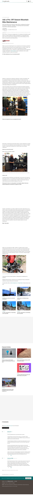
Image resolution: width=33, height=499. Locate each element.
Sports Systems (13, 50)
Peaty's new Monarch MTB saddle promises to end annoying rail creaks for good (8, 361)
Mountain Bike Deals (26, 484)
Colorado (18, 296)
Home (3, 17)
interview (5, 470)
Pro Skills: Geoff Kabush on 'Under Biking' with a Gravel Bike (9, 313)
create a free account (10, 425)
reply (11, 455)
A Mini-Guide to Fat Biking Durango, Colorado (23, 299)
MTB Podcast (7, 484)
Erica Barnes (5, 28)
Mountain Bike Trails (20, 358)
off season (11, 470)
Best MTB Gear (20, 484)
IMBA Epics (16, 484)
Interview (8, 17)
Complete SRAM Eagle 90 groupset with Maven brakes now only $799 (23, 375)
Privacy (16, 486)
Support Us (10, 482)
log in (5, 425)
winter (14, 470)
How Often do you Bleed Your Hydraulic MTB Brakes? (8, 299)
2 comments (5, 30)
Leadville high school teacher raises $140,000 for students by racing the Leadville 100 (8, 390)
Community (5, 17)
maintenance (8, 470)
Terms (14, 486)
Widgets (13, 482)
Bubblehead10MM (10, 458)
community (16, 470)
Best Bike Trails (11, 484)
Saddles (3, 358)
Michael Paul (9, 431)
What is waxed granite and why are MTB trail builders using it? (23, 360)
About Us (6, 482)
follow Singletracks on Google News (16, 282)
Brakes (3, 296)
